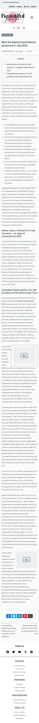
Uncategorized (7, 35)
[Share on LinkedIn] (19, 616)
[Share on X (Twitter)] (14, 616)
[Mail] (30, 616)
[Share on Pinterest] (25, 616)
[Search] (14, 28)
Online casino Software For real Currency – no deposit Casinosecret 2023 (20, 67)
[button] (32, 17)
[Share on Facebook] (8, 616)
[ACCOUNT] (24, 28)
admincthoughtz (8, 51)
